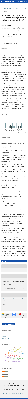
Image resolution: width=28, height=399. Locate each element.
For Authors (5, 336)
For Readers (5, 334)
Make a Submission (8, 324)
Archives (8, 6)
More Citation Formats (9, 288)
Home (3, 6)
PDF (5, 261)
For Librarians (5, 338)
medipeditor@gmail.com (9, 393)
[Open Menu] (1, 1)
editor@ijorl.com (20, 393)
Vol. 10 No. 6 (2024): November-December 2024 (13, 8)
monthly (24, 132)
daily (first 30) (19, 132)
